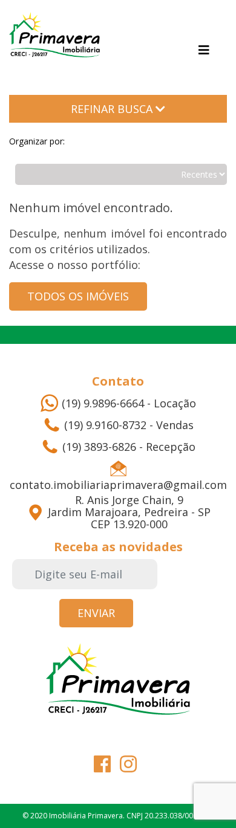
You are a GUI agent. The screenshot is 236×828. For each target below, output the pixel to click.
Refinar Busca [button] (113, 109)
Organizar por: (37, 141)
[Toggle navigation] (204, 50)
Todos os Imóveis (78, 296)
